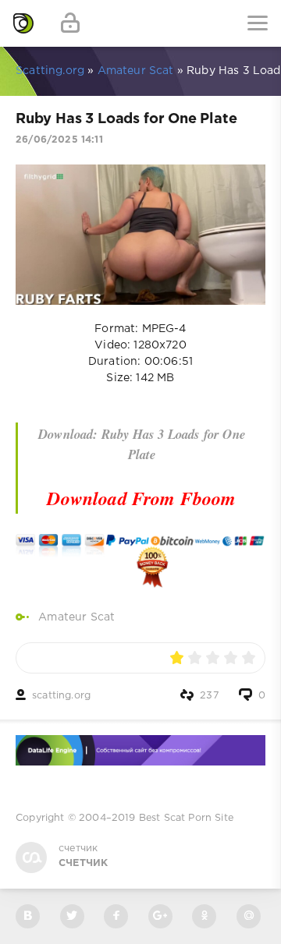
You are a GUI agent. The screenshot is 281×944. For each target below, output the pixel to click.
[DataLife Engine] (23, 23)
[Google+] (160, 916)
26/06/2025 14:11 (59, 140)
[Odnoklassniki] (204, 916)
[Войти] (70, 23)
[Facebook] (116, 916)
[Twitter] (72, 916)
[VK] (28, 916)
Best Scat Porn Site (186, 818)
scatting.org (61, 695)
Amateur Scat (76, 617)
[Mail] (249, 916)
